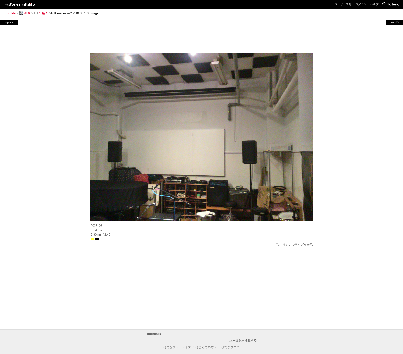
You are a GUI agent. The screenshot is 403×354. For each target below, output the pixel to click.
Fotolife (10, 13)
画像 (27, 13)
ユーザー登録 (343, 4)
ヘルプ (374, 4)
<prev (9, 22)
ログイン (360, 4)
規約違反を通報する (243, 340)
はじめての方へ (206, 347)
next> (395, 22)
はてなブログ (230, 347)
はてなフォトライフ (177, 347)
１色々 (43, 13)
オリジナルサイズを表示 (296, 244)
